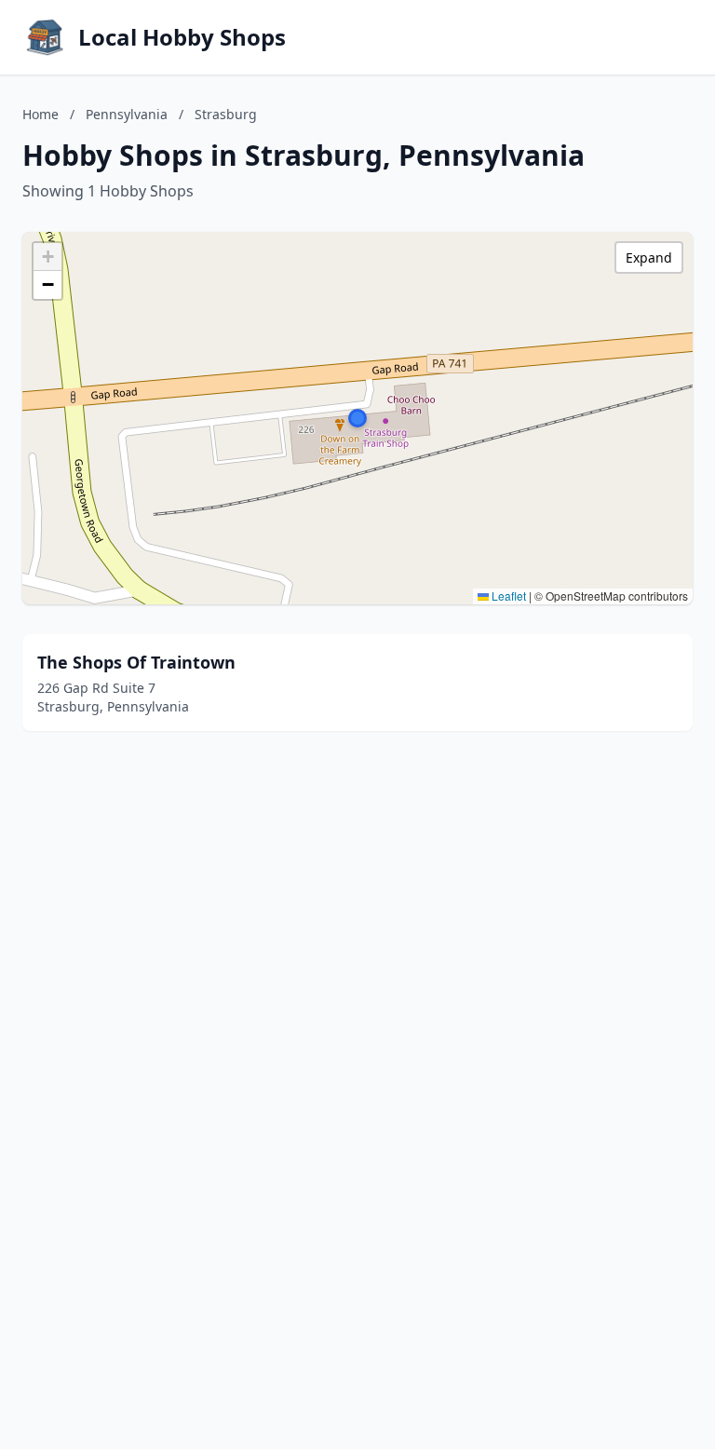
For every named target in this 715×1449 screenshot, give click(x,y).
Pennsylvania (127, 114)
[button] (357, 418)
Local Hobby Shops (182, 37)
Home (40, 114)
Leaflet (507, 595)
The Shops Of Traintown (136, 662)
